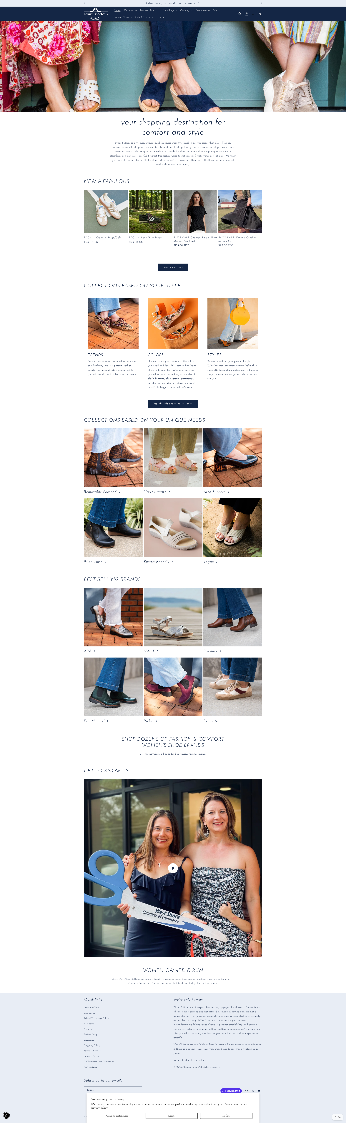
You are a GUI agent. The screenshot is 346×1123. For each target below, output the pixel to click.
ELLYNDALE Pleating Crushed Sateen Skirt (237, 239)
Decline (226, 1116)
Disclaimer (89, 1040)
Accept (171, 1116)
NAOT (149, 651)
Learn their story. (207, 983)
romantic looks (216, 370)
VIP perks (89, 1023)
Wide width (93, 562)
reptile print (125, 370)
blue (168, 378)
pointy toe (94, 370)
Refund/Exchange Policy (96, 1018)
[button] (130, 10)
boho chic (251, 366)
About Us (89, 1029)
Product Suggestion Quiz (162, 156)
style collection (248, 374)
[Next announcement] (262, 3)
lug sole (108, 366)
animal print (109, 370)
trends (114, 361)
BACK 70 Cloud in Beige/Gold (102, 237)
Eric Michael (94, 721)
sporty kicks (248, 370)
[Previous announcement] (84, 3)
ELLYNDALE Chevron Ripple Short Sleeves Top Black (195, 239)
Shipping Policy (92, 1045)
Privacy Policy (91, 1056)
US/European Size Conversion (99, 1061)
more (133, 374)
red (158, 383)
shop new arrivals (173, 267)
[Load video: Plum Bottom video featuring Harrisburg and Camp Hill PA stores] (173, 868)
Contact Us (89, 1013)
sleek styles (232, 370)
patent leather (122, 366)
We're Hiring (90, 1067)
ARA (88, 651)
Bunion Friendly (156, 562)
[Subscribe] (138, 1090)
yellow (179, 383)
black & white (156, 378)
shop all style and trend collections (173, 404)
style (135, 151)
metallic (167, 383)
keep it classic (215, 374)
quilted (92, 374)
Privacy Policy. (99, 1108)
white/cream (184, 387)
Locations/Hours (92, 1007)
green (175, 378)
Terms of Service (92, 1050)
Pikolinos (210, 651)
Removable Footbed (100, 492)
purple (151, 383)
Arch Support (214, 492)
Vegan (208, 562)
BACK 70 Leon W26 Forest (145, 237)
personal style (242, 361)
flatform (97, 366)
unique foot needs (150, 151)
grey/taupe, (187, 378)
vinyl (101, 374)
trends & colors (176, 151)
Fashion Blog (90, 1034)
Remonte (210, 721)
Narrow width (155, 492)
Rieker (149, 721)
